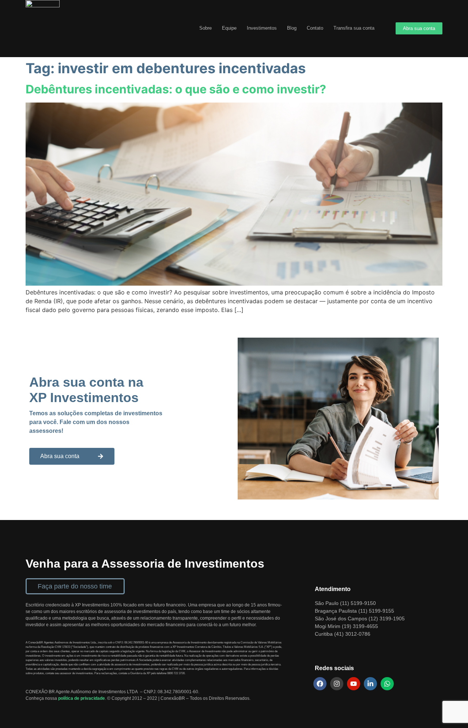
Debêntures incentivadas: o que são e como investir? (176, 89)
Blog (292, 28)
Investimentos (262, 28)
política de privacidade (81, 698)
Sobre (205, 28)
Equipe (229, 28)
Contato (315, 28)
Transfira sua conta (353, 28)
